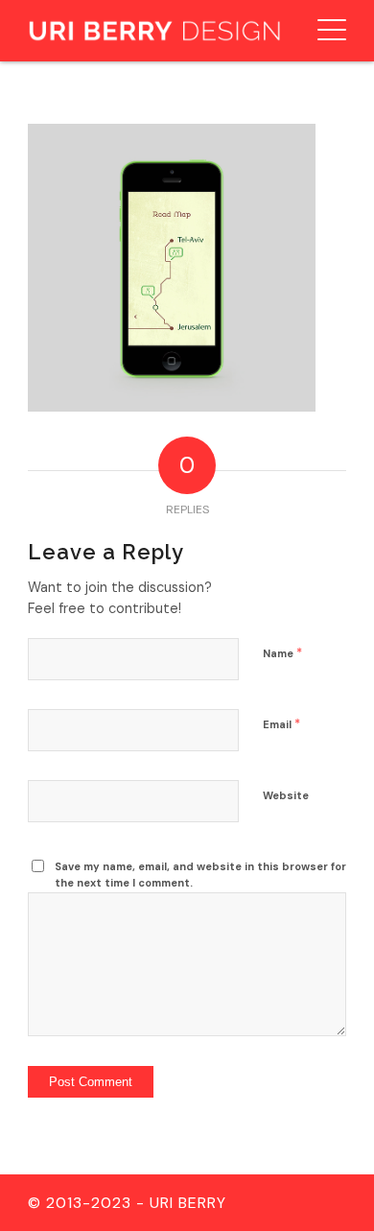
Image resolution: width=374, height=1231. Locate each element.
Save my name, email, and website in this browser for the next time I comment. (200, 874)
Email (281, 724)
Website (286, 795)
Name (282, 653)
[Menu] (322, 30)
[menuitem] (322, 30)
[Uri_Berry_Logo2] (155, 30)
